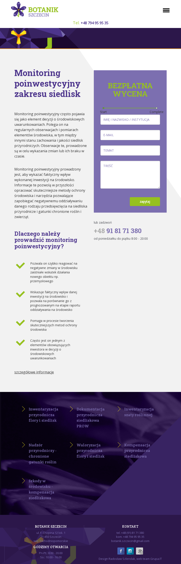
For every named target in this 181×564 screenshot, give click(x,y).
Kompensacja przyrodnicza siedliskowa (137, 450)
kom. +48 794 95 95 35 (130, 537)
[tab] (50, 375)
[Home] (36, 9)
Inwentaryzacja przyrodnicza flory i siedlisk (43, 414)
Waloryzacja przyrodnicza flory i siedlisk (90, 450)
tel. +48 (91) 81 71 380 (130, 533)
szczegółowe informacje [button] (34, 372)
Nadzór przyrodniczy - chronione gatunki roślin (43, 453)
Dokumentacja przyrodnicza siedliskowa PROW (91, 417)
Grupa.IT (156, 559)
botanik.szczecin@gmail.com (130, 541)
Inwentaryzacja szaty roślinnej (139, 411)
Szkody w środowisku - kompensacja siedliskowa (41, 489)
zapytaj (145, 201)
